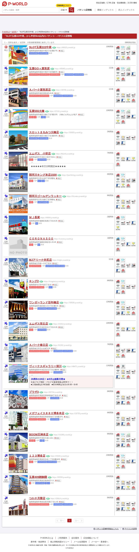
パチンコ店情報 (85, 10)
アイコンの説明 (130, 529)
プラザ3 (34, 391)
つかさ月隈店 (37, 498)
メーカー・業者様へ (99, 542)
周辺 (61, 51)
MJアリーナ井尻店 (40, 259)
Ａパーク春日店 (38, 344)
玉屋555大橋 (36, 110)
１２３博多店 (37, 455)
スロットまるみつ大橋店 (44, 132)
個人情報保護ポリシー (59, 542)
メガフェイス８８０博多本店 (46, 413)
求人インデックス (126, 10)
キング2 (34, 281)
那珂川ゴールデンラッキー (45, 196)
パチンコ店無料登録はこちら (107, 529)
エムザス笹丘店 (38, 323)
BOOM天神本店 (38, 434)
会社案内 (75, 538)
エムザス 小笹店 (40, 153)
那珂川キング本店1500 (43, 174)
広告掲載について (91, 538)
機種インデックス (105, 10)
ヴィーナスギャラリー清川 (45, 366)
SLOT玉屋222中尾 (40, 47)
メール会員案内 (80, 542)
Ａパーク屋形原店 (40, 89)
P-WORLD (14, 3)
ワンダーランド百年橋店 (44, 302)
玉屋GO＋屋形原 (39, 68)
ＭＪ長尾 (34, 217)
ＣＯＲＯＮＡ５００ (41, 238)
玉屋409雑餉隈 (38, 476)
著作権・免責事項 (38, 542)
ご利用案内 (62, 538)
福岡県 (14, 32)
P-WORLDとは (46, 538)
